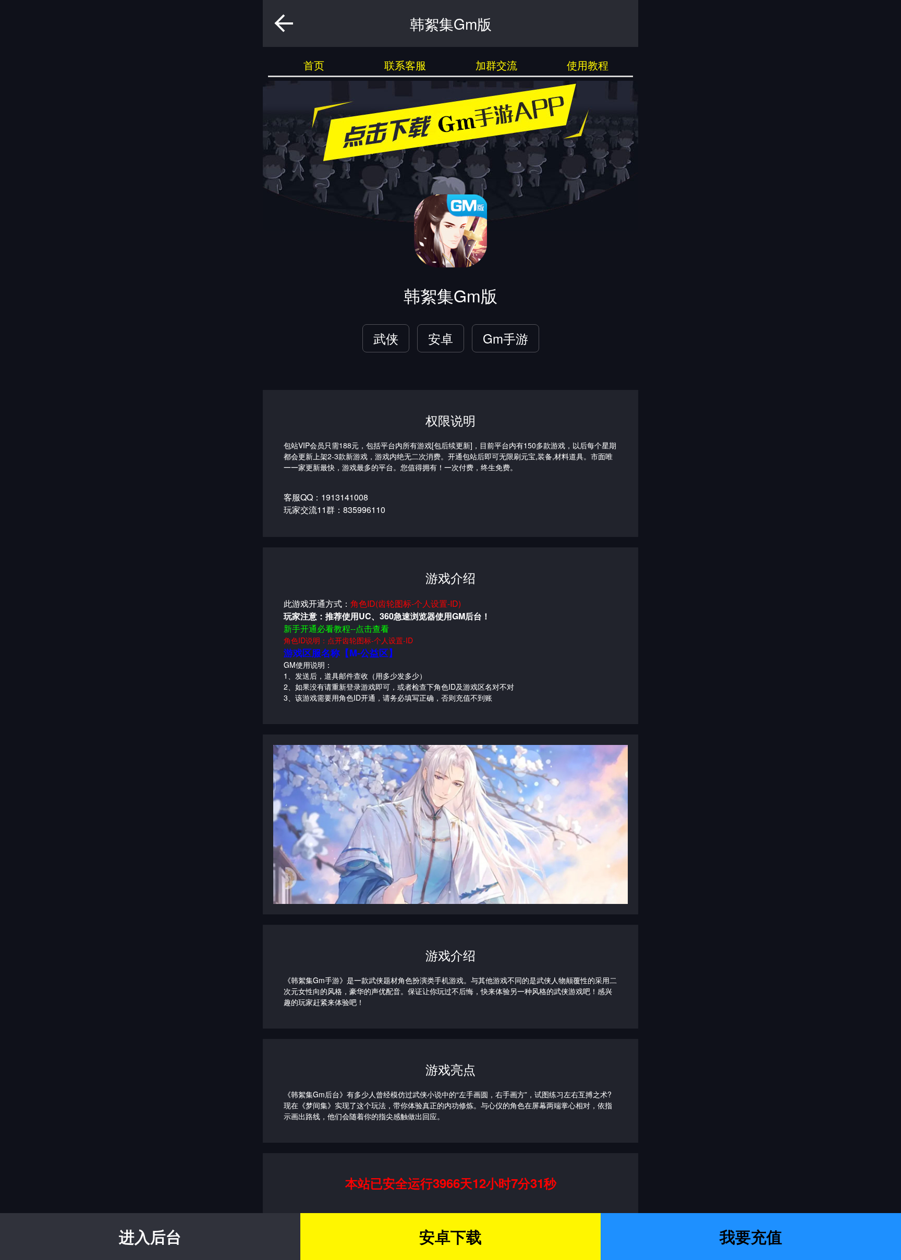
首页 (313, 64)
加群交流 (496, 64)
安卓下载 (450, 1236)
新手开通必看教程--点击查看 (336, 628)
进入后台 (150, 1236)
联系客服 (405, 64)
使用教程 (587, 64)
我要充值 (751, 1236)
